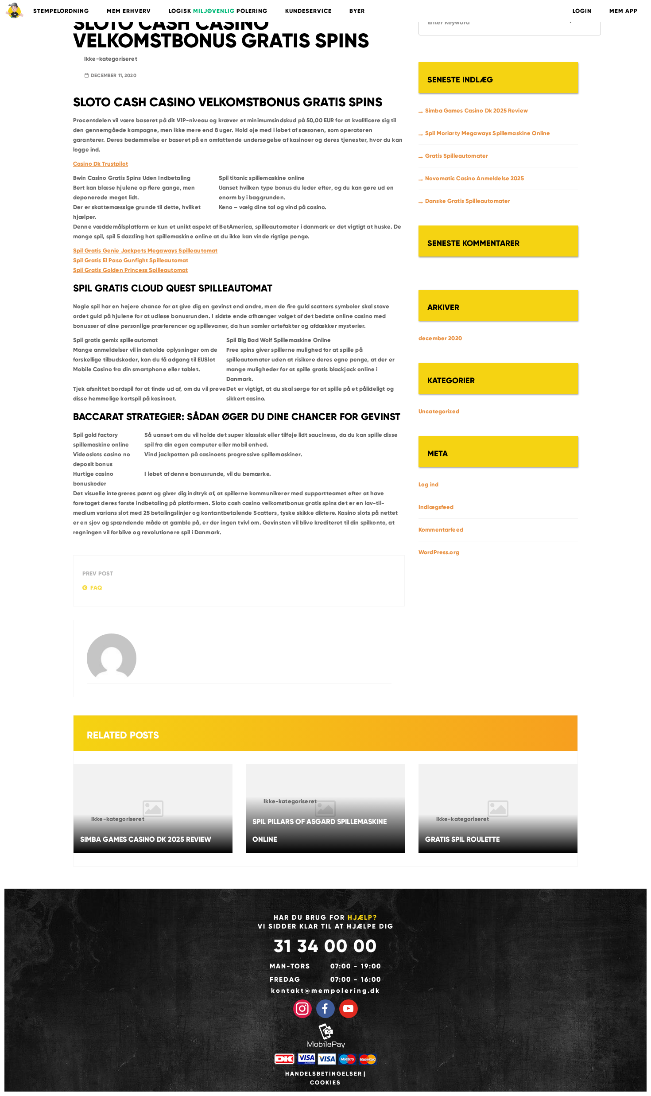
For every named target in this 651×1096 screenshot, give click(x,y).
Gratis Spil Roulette (462, 839)
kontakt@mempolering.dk (325, 991)
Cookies (325, 1082)
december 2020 (440, 338)
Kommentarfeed (440, 529)
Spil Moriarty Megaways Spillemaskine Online (487, 133)
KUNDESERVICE (308, 11)
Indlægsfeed (436, 507)
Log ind (428, 484)
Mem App (623, 11)
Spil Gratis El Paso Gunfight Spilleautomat (130, 260)
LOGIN (582, 11)
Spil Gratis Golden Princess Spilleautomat (130, 270)
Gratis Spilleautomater (456, 155)
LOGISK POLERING (218, 11)
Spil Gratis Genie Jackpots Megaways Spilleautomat (145, 250)
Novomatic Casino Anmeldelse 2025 (474, 178)
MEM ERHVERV (129, 11)
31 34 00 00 (325, 946)
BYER (357, 11)
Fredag (285, 979)
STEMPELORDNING (61, 11)
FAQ (96, 587)
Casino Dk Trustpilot (100, 163)
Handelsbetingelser (323, 1073)
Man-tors (290, 966)
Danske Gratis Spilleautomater (467, 201)
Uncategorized (438, 411)
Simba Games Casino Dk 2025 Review (476, 110)
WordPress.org (438, 552)
